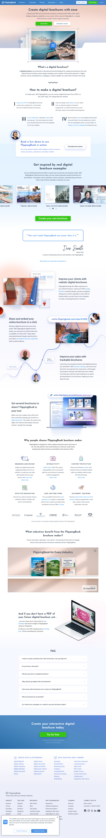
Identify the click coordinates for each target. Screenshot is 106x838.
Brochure (20, 809)
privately (85, 467)
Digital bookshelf (19, 771)
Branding (57, 761)
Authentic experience (52, 806)
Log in (102, 2)
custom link (28, 477)
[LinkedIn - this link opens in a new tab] (95, 810)
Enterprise (9, 811)
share (79, 118)
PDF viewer (78, 769)
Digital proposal (39, 771)
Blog (31, 806)
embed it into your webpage (76, 125)
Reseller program (73, 814)
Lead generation (79, 764)
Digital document (39, 764)
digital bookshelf (16, 420)
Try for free (92, 2)
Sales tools (77, 766)
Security (70, 809)
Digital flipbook (19, 761)
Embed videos (47, 467)
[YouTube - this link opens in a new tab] (98, 810)
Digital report (38, 761)
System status (72, 811)
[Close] (57, 817)
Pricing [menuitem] (42, 2)
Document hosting (60, 774)
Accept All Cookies (39, 831)
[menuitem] (22, 2)
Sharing (56, 776)
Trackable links (59, 771)
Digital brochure (19, 769)
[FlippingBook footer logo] (13, 793)
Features (8, 803)
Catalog (19, 806)
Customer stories (35, 811)
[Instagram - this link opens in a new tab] (89, 810)
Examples (9, 809)
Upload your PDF (22, 103)
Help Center (33, 803)
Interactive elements (81, 761)
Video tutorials (34, 814)
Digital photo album (40, 769)
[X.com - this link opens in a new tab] (92, 810)
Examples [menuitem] (32, 2)
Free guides (33, 809)
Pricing (8, 806)
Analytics (57, 769)
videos (48, 118)
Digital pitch (38, 774)
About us (70, 803)
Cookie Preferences (21, 831)
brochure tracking (79, 366)
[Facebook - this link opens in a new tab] (85, 810)
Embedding (58, 779)
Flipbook (20, 803)
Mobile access (79, 771)
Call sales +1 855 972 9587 (92, 806)
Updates (8, 814)
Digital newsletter (40, 766)
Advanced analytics (51, 809)
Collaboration (78, 776)
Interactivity (49, 803)
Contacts (70, 806)
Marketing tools (59, 766)
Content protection (80, 774)
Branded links (58, 764)
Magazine (20, 811)
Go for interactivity (32, 118)
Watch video (24, 480)
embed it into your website (27, 339)
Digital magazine (19, 766)
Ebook (16, 774)
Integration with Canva (81, 779)
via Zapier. (61, 504)
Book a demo (88, 803)
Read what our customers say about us (53, 261)
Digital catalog (19, 764)
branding (71, 103)
